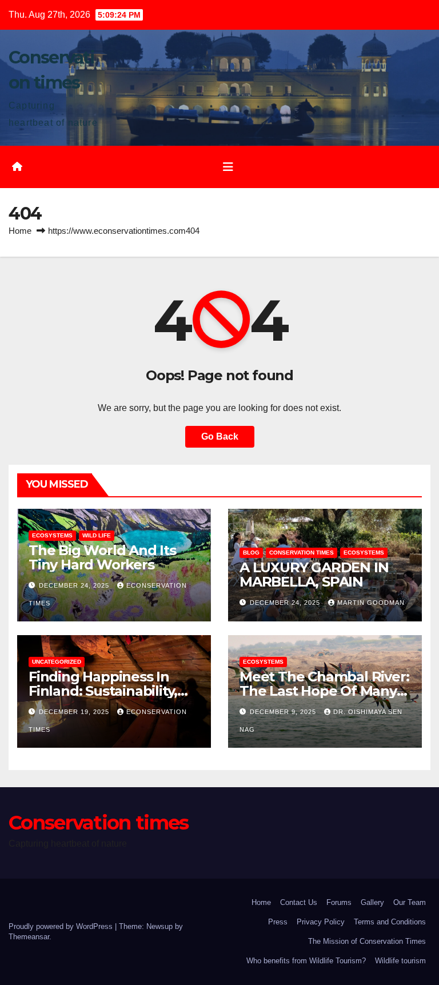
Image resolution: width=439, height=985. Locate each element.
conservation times (301, 552)
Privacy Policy (321, 922)
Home (20, 231)
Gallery (372, 902)
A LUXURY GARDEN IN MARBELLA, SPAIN (314, 574)
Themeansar (29, 936)
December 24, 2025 (75, 585)
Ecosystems (52, 535)
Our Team (409, 902)
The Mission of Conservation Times (367, 941)
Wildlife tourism (400, 960)
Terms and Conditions (390, 922)
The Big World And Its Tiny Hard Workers (102, 557)
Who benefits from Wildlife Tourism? (306, 960)
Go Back (219, 436)
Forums (339, 902)
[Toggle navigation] (228, 167)
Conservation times (98, 823)
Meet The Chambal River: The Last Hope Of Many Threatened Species (324, 690)
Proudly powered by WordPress (62, 926)
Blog (251, 552)
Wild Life (96, 535)
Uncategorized (56, 662)
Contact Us (298, 902)
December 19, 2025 (75, 711)
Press (278, 922)
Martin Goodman (371, 602)
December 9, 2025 (284, 711)
